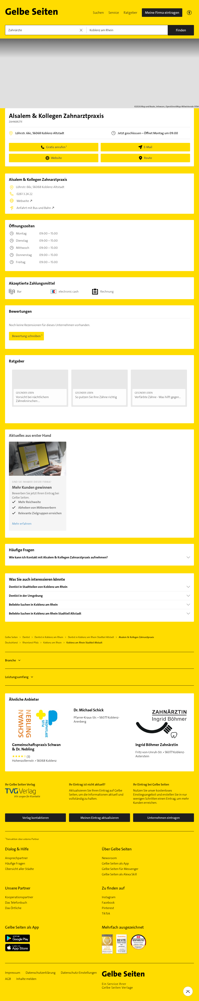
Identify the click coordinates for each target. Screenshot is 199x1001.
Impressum (12, 973)
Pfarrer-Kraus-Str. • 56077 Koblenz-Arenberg (96, 715)
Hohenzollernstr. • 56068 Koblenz (36, 752)
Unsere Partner (17, 888)
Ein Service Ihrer (117, 985)
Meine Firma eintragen (162, 12)
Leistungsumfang (17, 677)
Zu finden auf (113, 888)
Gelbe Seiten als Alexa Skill (119, 874)
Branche (10, 660)
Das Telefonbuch (16, 903)
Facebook (108, 903)
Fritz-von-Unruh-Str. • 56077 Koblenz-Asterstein (160, 750)
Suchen (98, 12)
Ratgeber (130, 12)
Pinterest (108, 908)
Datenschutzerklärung (40, 973)
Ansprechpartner (16, 858)
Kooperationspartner (19, 897)
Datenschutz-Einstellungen (79, 973)
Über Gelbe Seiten (117, 849)
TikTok (106, 913)
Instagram (108, 897)
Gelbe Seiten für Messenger (120, 869)
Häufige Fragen (15, 863)
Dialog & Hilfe (17, 849)
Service (113, 12)
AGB (8, 979)
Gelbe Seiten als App (115, 863)
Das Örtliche (13, 908)
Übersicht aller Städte (19, 869)
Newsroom (109, 858)
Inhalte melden (26, 979)
